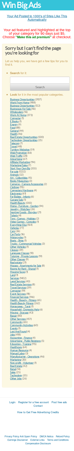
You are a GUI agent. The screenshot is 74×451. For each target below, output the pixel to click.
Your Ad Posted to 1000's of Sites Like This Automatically (37, 18)
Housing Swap (17, 271)
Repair (13, 315)
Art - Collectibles (19, 177)
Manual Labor (17, 353)
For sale (14, 171)
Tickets (14, 215)
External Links (37, 439)
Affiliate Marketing (20, 162)
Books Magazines (19, 181)
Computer (15, 118)
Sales (13, 372)
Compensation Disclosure (38, 443)
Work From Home (19, 102)
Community (16, 322)
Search (40, 87)
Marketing (15, 359)
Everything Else (18, 224)
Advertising (16, 159)
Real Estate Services (21, 284)
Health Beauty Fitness (22, 303)
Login (12, 402)
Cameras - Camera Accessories (26, 184)
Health (13, 133)
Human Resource (19, 350)
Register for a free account (33, 402)
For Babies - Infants (20, 196)
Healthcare (16, 347)
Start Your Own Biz (20, 168)
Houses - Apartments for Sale (25, 265)
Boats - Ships (17, 240)
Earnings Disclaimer (17, 439)
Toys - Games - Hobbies (23, 218)
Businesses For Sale (20, 108)
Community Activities (21, 325)
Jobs (12, 334)
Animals (14, 174)
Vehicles (14, 228)
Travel (13, 146)
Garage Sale (16, 199)
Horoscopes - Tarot (20, 306)
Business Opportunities (22, 99)
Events (14, 328)
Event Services (18, 293)
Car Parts (15, 234)
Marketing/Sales (19, 165)
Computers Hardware (21, 190)
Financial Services (19, 297)
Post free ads (59, 402)
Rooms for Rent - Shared (23, 268)
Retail (13, 369)
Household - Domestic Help (24, 309)
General (14, 130)
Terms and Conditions (58, 439)
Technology (16, 375)
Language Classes (19, 253)
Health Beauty (17, 202)
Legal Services (17, 281)
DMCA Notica (46, 436)
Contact (38, 405)
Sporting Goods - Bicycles (23, 212)
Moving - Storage (19, 312)
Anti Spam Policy (28, 436)
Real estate (16, 262)
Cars (12, 231)
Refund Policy (63, 436)
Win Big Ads (21, 5)
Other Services (18, 319)
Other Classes (17, 259)
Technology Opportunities (23, 140)
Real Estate (16, 366)
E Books (14, 121)
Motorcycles (16, 237)
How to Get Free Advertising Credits (38, 412)
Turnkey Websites (20, 149)
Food (12, 127)
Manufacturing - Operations (24, 356)
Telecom (14, 143)
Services (14, 278)
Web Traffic (16, 155)
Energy (14, 124)
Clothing (14, 187)
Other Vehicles (18, 246)
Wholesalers (16, 112)
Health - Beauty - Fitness (23, 300)
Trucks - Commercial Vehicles (25, 243)
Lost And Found (18, 331)
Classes (14, 250)
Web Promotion (18, 152)
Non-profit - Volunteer (22, 362)
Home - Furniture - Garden (24, 206)
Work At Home (18, 115)
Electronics (16, 193)
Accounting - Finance (21, 337)
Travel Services (18, 287)
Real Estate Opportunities (23, 137)
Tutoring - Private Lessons (24, 256)
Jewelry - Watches (20, 209)
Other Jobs (16, 378)
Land (12, 275)
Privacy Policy (12, 436)
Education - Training (20, 344)
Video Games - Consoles (23, 221)
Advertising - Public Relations (25, 340)
